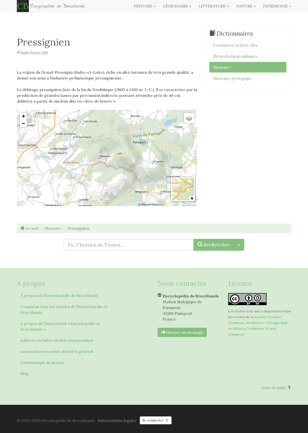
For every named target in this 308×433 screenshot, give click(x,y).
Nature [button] (244, 6)
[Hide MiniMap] (191, 198)
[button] (23, 116)
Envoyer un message (184, 332)
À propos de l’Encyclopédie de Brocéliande (59, 295)
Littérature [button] (213, 6)
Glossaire (221, 67)
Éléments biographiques (235, 56)
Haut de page (274, 387)
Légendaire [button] (176, 6)
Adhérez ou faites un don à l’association (56, 340)
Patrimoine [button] (276, 6)
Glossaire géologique (232, 78)
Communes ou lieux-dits (235, 45)
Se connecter (153, 420)
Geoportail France (188, 204)
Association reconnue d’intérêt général (56, 351)
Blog (24, 373)
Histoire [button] (144, 6)
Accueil (31, 228)
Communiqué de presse (42, 362)
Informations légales (117, 420)
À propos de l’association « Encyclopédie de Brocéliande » (60, 326)
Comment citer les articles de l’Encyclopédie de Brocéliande (64, 309)
